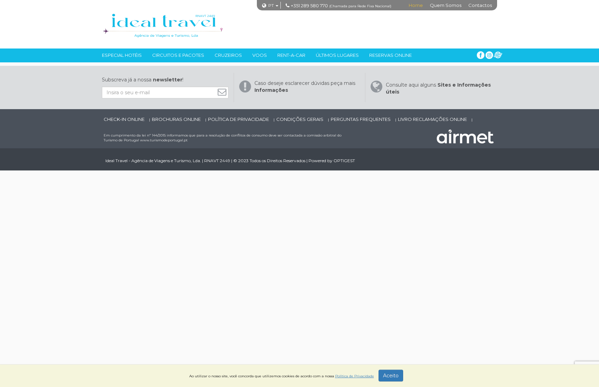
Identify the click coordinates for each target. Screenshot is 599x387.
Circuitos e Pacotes (178, 55)
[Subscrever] (224, 92)
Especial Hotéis (122, 55)
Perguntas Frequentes (361, 119)
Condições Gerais (300, 119)
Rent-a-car (291, 55)
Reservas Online (390, 55)
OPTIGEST (344, 160)
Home (416, 5)
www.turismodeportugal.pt (164, 140)
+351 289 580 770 (309, 5)
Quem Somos (445, 5)
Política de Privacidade (239, 119)
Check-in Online (125, 119)
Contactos (480, 5)
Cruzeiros (228, 55)
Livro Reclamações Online (433, 119)
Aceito (391, 375)
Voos (259, 55)
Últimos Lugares (337, 55)
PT (271, 5)
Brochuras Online (177, 119)
